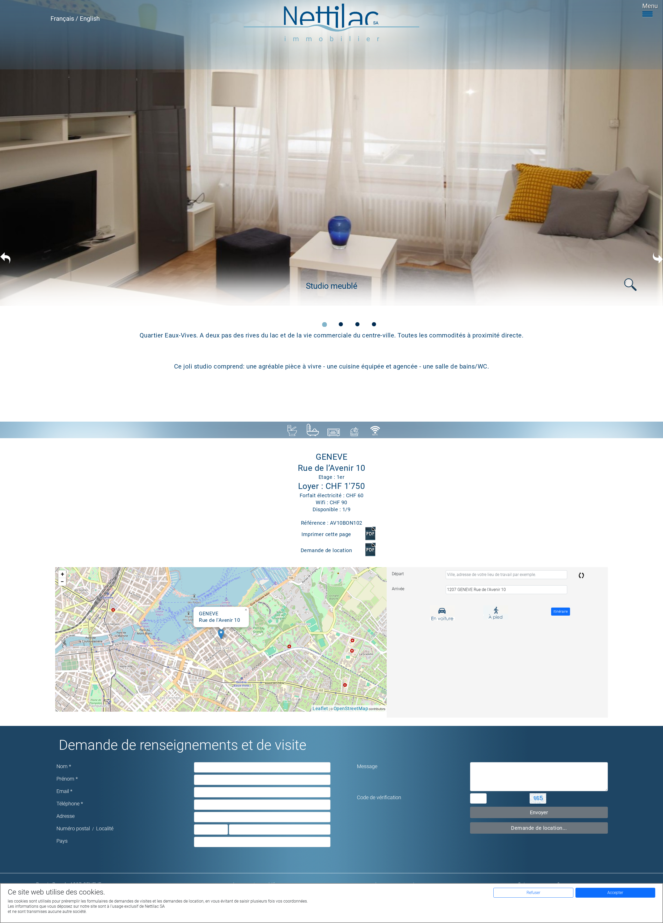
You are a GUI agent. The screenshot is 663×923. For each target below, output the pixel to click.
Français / (65, 18)
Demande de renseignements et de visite (182, 745)
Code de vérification (379, 797)
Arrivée (398, 588)
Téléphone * (69, 804)
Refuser (533, 892)
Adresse (65, 816)
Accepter (615, 892)
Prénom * (67, 779)
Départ (398, 573)
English (90, 18)
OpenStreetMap (351, 708)
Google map (220, 639)
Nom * (63, 766)
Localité (104, 828)
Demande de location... (539, 828)
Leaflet (320, 708)
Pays (62, 841)
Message (367, 766)
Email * (64, 791)
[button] (221, 634)
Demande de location (326, 550)
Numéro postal (73, 828)
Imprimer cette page (326, 534)
